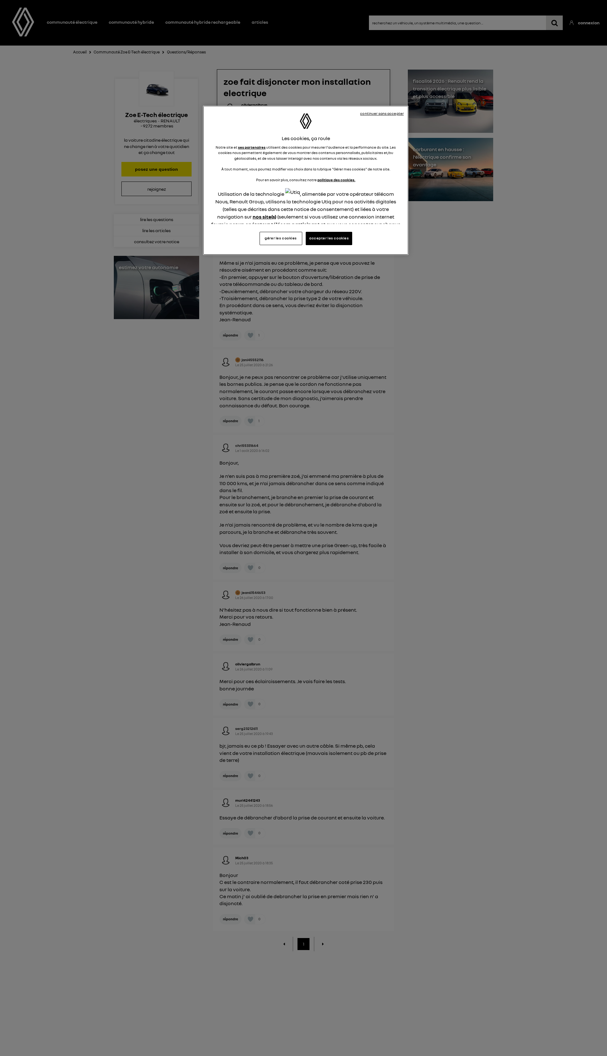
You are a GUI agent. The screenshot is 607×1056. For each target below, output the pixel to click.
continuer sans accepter (382, 113)
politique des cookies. (336, 180)
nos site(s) (264, 216)
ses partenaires (252, 147)
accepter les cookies (329, 238)
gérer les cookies (281, 238)
